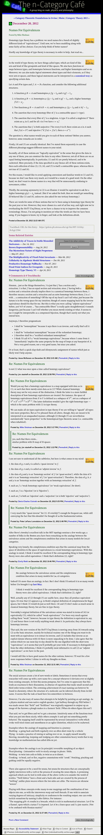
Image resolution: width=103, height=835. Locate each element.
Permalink (63, 358)
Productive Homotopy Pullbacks (25, 264)
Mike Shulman (26, 427)
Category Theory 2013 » (77, 18)
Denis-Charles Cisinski (27, 501)
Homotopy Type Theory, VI (22, 270)
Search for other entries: (74, 241)
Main (61, 18)
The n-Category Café (52, 5)
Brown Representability (21, 247)
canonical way (82, 76)
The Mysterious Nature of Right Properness (31, 251)
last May (37, 585)
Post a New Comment (18, 820)
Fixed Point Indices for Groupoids (26, 267)
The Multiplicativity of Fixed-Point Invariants (32, 257)
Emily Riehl (23, 561)
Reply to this (74, 358)
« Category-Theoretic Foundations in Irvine (35, 18)
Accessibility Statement (28, 829)
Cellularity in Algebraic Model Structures (29, 261)
